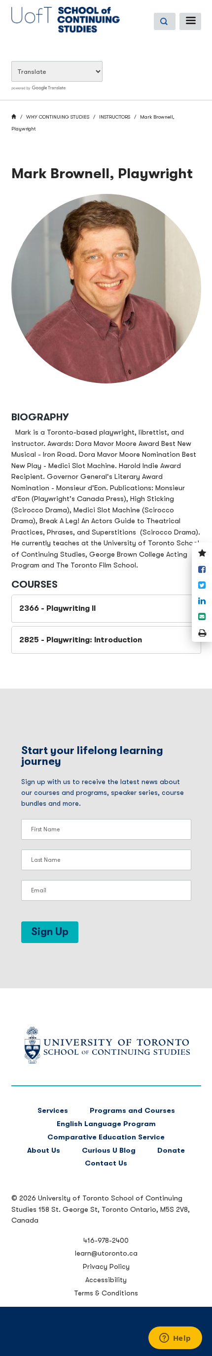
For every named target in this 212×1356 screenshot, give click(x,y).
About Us (43, 1150)
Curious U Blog (109, 1150)
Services (52, 1110)
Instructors (114, 117)
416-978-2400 (106, 1240)
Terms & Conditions (106, 1293)
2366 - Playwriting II (57, 608)
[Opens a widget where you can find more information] (175, 1338)
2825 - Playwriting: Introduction (80, 639)
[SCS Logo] (106, 1061)
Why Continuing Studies (57, 117)
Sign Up (50, 932)
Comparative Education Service (106, 1137)
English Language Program (106, 1124)
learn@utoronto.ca (106, 1253)
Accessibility (106, 1280)
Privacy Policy (106, 1266)
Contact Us (106, 1163)
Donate (171, 1150)
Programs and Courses (132, 1110)
